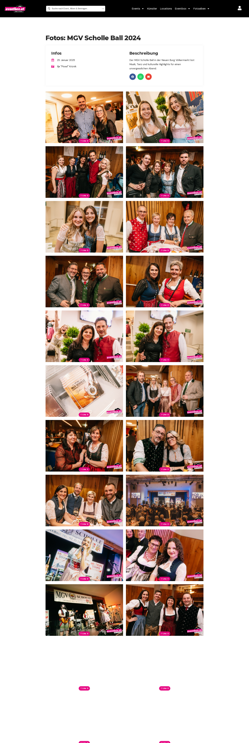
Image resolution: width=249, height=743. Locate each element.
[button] (132, 76)
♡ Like (84, 141)
